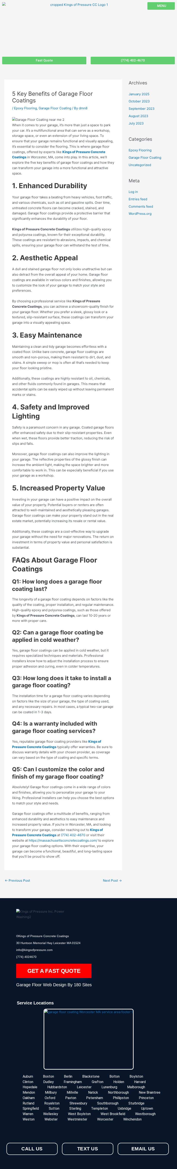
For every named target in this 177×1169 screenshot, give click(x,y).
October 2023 (139, 101)
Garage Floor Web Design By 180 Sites (54, 984)
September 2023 (142, 109)
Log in (133, 192)
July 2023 (136, 123)
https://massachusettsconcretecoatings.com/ (63, 840)
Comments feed (141, 206)
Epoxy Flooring (25, 108)
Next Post (112, 880)
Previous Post (17, 880)
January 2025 (139, 94)
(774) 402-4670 (73, 835)
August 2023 (138, 116)
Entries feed (138, 199)
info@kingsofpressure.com (34, 950)
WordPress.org (140, 214)
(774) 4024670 (26, 957)
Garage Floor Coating (55, 108)
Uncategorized (140, 165)
